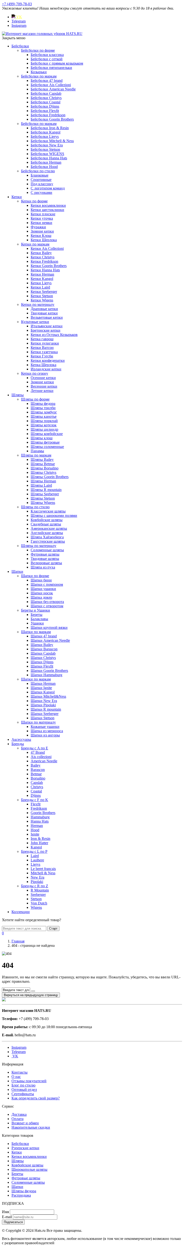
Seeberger (38, 894)
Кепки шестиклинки (47, 210)
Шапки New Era (44, 701)
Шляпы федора (43, 403)
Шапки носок (42, 593)
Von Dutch (39, 903)
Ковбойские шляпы (47, 520)
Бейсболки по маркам (39, 76)
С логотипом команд (48, 188)
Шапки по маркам (36, 632)
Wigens (36, 907)
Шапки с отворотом (47, 606)
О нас (16, 1077)
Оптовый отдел (24, 1089)
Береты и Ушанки (35, 610)
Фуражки (38, 227)
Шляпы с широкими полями (54, 515)
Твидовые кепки (44, 313)
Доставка (19, 1114)
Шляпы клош (41, 438)
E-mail (7, 1217)
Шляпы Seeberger (45, 494)
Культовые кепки (35, 322)
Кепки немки (41, 223)
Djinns (36, 795)
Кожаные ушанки (45, 727)
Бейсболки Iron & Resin (50, 128)
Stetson (36, 899)
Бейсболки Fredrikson (48, 115)
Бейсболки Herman (46, 162)
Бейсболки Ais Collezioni (51, 85)
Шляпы (18, 395)
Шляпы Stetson (43, 498)
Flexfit (35, 804)
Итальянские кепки (47, 326)
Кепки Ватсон (42, 348)
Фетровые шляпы (45, 554)
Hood (35, 830)
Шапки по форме (35, 576)
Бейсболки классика (47, 55)
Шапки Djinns (42, 662)
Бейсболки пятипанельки (51, 68)
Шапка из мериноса (47, 731)
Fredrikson (39, 808)
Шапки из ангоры (45, 735)
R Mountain (40, 890)
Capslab (37, 783)
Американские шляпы (49, 528)
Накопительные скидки (31, 1127)
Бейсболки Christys (46, 98)
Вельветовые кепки (47, 317)
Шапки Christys (43, 658)
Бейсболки (20, 46)
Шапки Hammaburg (46, 675)
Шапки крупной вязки (49, 627)
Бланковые (39, 175)
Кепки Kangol (42, 279)
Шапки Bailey (42, 645)
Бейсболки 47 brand (47, 80)
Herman (37, 826)
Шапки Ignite (41, 688)
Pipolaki (37, 882)
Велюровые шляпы (46, 563)
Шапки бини (41, 580)
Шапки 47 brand (44, 636)
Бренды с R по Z (34, 886)
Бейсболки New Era (47, 145)
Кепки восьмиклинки (48, 205)
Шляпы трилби (43, 408)
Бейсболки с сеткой (47, 59)
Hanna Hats (40, 821)
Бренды (18, 744)
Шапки (17, 571)
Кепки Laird (40, 287)
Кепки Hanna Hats (45, 270)
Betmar (36, 774)
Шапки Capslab (43, 653)
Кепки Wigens (42, 300)
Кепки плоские (43, 214)
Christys (37, 787)
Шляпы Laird (41, 485)
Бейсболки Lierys (45, 136)
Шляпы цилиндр (44, 429)
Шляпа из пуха (43, 567)
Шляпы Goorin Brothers (50, 477)
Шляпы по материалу (38, 546)
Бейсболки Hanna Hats (49, 158)
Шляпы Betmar (43, 464)
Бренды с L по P (34, 851)
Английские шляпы (47, 533)
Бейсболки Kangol (45, 132)
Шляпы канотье (44, 416)
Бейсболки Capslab (46, 93)
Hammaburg (40, 817)
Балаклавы (39, 619)
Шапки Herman (43, 683)
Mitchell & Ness (43, 873)
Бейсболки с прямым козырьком (57, 63)
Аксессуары (21, 739)
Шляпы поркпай (44, 421)
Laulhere (37, 860)
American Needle (44, 761)
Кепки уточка (42, 218)
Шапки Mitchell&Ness (48, 696)
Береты (36, 615)
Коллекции (21, 912)
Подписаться (13, 1222)
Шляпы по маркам (36, 455)
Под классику (42, 184)
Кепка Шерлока (43, 365)
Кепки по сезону (34, 373)
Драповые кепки (44, 309)
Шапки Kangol (43, 692)
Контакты (20, 1072)
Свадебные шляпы (46, 524)
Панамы (37, 451)
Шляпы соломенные (47, 447)
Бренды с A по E (34, 748)
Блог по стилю (23, 1085)
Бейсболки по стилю (38, 171)
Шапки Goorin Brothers (49, 671)
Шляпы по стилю (35, 507)
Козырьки (39, 72)
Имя (5, 1212)
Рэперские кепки (25, 1148)
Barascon (38, 770)
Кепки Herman (42, 274)
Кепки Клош (41, 236)
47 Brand (38, 752)
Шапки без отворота (47, 602)
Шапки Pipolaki (43, 705)
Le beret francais (43, 869)
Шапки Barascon (44, 649)
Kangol (36, 847)
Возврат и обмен (25, 1123)
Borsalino (38, 778)
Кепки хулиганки (45, 343)
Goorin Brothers (43, 813)
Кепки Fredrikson (44, 261)
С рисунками (41, 192)
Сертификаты (23, 1094)
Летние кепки (42, 391)
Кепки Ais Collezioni (47, 248)
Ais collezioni (41, 757)
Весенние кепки (44, 386)
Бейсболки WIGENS (47, 154)
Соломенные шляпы (47, 550)
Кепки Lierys (41, 283)
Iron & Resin (40, 838)
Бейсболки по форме (38, 50)
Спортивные (41, 180)
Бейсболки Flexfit (45, 111)
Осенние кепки (43, 378)
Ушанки (37, 623)
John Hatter (39, 843)
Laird (35, 856)
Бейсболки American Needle (53, 89)
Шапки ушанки (43, 589)
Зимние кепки (42, 231)
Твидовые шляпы (45, 559)
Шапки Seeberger (44, 714)
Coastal (36, 791)
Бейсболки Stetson (45, 149)
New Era (37, 877)
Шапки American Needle (50, 640)
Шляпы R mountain (46, 490)
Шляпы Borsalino (44, 468)
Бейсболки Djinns (45, 106)
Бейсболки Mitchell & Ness (52, 141)
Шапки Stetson (42, 718)
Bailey (35, 765)
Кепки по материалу (37, 304)
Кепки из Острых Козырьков (54, 335)
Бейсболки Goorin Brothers (52, 119)
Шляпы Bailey (42, 459)
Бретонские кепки (45, 330)
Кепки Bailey (41, 253)
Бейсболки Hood (44, 167)
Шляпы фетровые (45, 442)
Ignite (35, 834)
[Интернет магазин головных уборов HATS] (42, 34)
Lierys (35, 864)
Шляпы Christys (43, 472)
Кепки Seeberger (44, 292)
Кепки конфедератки (48, 360)
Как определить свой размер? (36, 1098)
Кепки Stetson (42, 296)
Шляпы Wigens (43, 503)
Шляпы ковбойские (47, 434)
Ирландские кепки (46, 369)
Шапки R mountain (46, 709)
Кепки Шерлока (44, 240)
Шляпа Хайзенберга (47, 537)
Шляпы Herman (43, 481)
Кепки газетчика (44, 352)
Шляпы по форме (35, 399)
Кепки (17, 197)
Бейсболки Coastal (45, 102)
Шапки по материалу (38, 722)
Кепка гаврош (42, 339)
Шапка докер (41, 597)
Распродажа (21, 1195)
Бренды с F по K (34, 800)
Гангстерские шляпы (48, 541)
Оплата (17, 1119)
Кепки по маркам (35, 244)
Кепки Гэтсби (42, 356)
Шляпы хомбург (44, 412)
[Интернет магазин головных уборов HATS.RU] (4, 1000)
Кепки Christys (42, 257)
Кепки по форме (34, 201)
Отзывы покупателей (29, 1081)
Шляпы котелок (44, 425)
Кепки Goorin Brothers (49, 266)
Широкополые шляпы (29, 1169)
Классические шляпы (48, 511)
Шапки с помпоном (47, 584)
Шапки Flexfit (42, 666)
